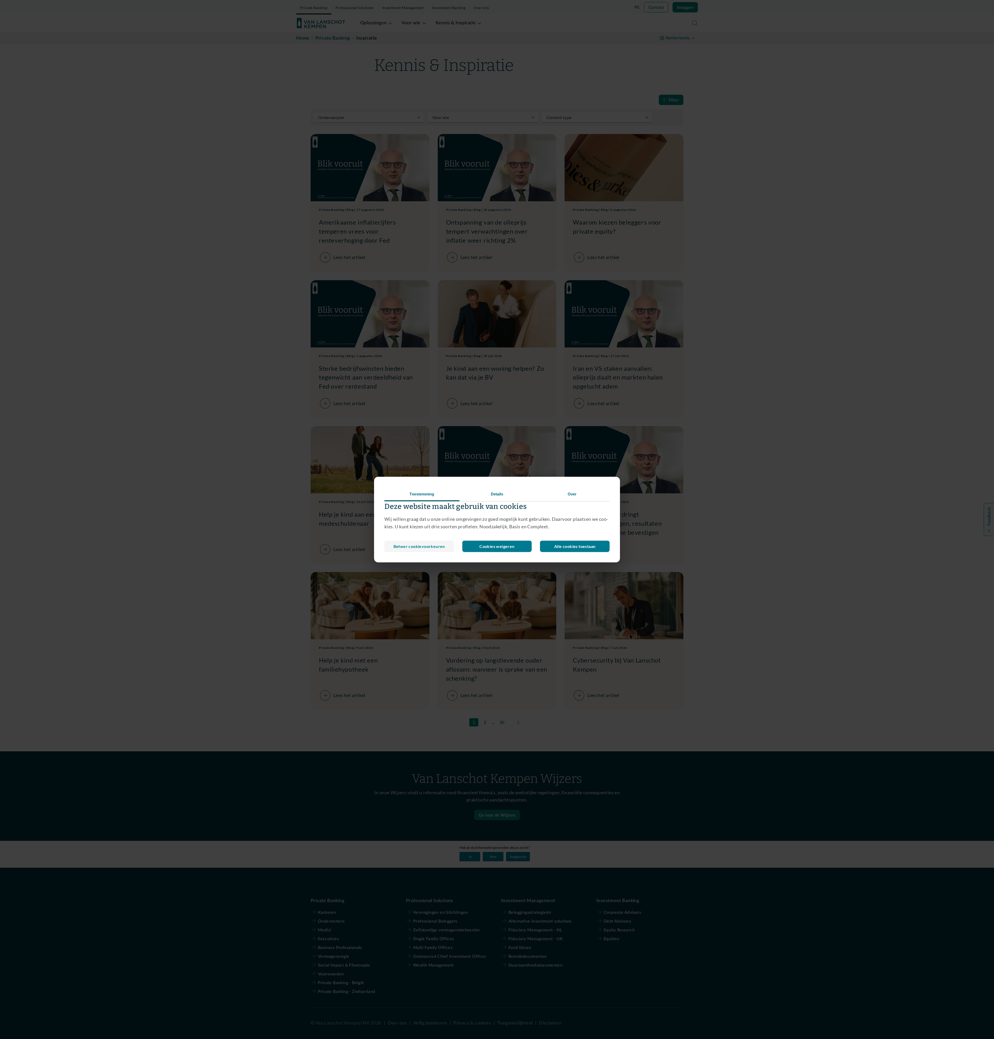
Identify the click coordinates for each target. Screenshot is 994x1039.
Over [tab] (572, 494)
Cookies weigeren (496, 546)
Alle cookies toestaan (574, 546)
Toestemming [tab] (422, 494)
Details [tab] (497, 494)
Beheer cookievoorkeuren (419, 546)
